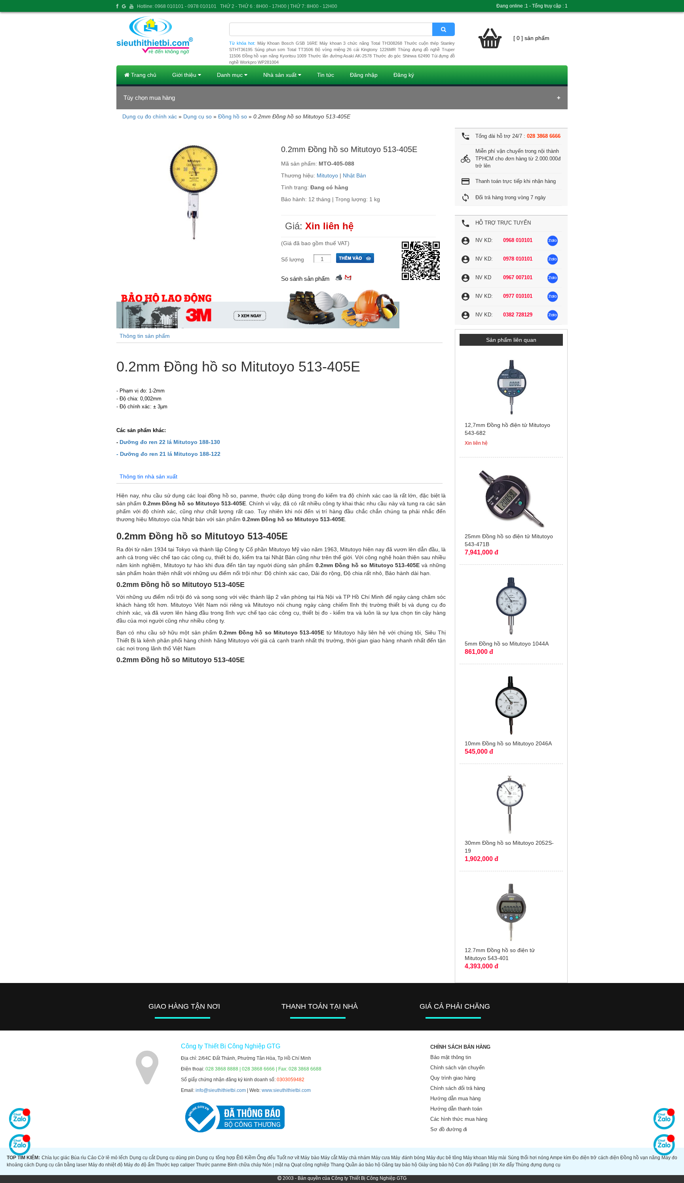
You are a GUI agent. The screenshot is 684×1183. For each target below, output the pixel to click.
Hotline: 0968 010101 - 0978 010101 (177, 6)
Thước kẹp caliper (175, 1165)
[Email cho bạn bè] (348, 276)
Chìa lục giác (56, 1157)
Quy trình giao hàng (452, 1078)
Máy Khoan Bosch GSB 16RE (287, 43)
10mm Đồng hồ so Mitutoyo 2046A (508, 743)
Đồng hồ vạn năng (640, 1157)
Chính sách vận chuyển (457, 1068)
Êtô (239, 1157)
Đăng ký (403, 75)
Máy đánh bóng (408, 1157)
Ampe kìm (560, 1157)
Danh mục (230, 75)
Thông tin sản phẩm (145, 336)
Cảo (92, 1157)
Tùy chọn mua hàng (149, 97)
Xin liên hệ (329, 226)
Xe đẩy (506, 1165)
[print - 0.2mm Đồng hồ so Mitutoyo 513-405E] (338, 276)
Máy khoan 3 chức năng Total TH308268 (360, 43)
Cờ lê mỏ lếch (113, 1157)
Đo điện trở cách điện (595, 1157)
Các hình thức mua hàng (458, 1119)
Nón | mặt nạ (276, 1165)
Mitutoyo (327, 175)
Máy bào (309, 1157)
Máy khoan (475, 1157)
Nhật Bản (354, 175)
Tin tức (325, 75)
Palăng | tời (485, 1165)
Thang (337, 1165)
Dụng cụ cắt (142, 1157)
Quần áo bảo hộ (363, 1165)
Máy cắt (329, 1157)
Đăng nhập (364, 75)
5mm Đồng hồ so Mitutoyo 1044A (507, 643)
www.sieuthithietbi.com (286, 1090)
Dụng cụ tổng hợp (215, 1157)
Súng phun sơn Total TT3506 (284, 49)
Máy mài (497, 1157)
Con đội (463, 1165)
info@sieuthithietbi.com (221, 1090)
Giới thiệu (185, 75)
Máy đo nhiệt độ (105, 1165)
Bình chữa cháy (244, 1165)
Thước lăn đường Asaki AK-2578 (340, 55)
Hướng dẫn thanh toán (456, 1109)
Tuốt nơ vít (288, 1157)
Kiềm (250, 1157)
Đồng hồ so (232, 116)
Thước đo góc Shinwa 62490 (401, 55)
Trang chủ (142, 75)
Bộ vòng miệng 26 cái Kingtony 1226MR (355, 49)
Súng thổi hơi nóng (528, 1157)
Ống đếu (266, 1157)
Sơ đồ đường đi (448, 1129)
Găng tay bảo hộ (399, 1165)
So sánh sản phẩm (305, 278)
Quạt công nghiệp (310, 1165)
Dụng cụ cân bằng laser (61, 1165)
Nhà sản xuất (280, 75)
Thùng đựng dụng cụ (537, 1165)
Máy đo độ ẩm (139, 1165)
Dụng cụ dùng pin (175, 1157)
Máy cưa (380, 1157)
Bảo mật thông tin (450, 1057)
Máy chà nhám (354, 1157)
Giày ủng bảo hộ (436, 1165)
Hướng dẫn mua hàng (455, 1098)
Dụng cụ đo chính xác (149, 116)
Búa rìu (78, 1157)
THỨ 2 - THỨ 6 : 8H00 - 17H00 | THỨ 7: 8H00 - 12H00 (278, 6)
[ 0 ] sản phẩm (531, 38)
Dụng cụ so (197, 116)
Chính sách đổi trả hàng (457, 1088)
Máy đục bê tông (444, 1157)
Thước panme (211, 1165)
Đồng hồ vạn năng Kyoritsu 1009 (274, 55)
